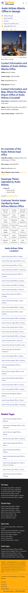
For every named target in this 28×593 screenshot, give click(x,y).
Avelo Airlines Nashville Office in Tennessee (13, 336)
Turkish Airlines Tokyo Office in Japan (10, 508)
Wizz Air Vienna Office (6, 536)
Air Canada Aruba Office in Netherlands (11, 490)
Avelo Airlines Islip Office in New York (12, 340)
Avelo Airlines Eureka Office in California (13, 290)
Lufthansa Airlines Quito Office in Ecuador (11, 553)
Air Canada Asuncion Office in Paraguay (11, 491)
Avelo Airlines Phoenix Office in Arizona (13, 385)
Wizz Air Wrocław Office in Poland (9, 540)
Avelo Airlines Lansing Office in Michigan (13, 285)
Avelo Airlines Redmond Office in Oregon (13, 389)
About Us (3, 582)
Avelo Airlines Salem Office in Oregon (12, 256)
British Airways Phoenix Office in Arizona (11, 532)
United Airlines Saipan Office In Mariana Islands (12, 557)
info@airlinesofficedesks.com (12, 572)
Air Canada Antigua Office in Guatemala (11, 488)
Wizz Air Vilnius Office (6, 538)
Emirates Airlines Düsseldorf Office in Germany (12, 495)
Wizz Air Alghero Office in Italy (9, 516)
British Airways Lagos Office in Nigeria (10, 506)
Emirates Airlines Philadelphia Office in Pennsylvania (13, 551)
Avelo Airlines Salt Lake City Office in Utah (13, 345)
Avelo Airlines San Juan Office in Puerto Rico (14, 270)
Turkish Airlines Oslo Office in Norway (10, 510)
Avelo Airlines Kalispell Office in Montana (13, 281)
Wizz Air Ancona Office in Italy (8, 514)
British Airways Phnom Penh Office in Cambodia (12, 530)
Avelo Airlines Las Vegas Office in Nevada (13, 323)
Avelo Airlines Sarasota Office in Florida (13, 332)
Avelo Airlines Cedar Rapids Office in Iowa (13, 261)
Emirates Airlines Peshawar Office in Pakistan (12, 549)
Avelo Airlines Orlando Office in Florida (12, 400)
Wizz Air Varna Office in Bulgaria (9, 534)
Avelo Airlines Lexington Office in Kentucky (13, 360)
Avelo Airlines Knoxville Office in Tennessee (13, 405)
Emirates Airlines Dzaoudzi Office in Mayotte (12, 497)
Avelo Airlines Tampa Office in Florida (12, 265)
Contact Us (4, 584)
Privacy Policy (5, 588)
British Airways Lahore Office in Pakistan (11, 512)
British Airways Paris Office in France (10, 493)
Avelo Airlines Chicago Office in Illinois (12, 327)
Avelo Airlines (15, 57)
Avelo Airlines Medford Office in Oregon (13, 307)
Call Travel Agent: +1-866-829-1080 (14, 591)
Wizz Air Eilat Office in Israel (8, 518)
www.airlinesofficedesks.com (12, 576)
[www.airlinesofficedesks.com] (8, 3)
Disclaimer (4, 586)
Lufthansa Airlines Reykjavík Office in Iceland (12, 555)
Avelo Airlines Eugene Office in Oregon (12, 356)
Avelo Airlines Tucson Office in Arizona (13, 469)
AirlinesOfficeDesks (5, 57)
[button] (23, 3)
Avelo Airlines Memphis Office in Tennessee (13, 318)
